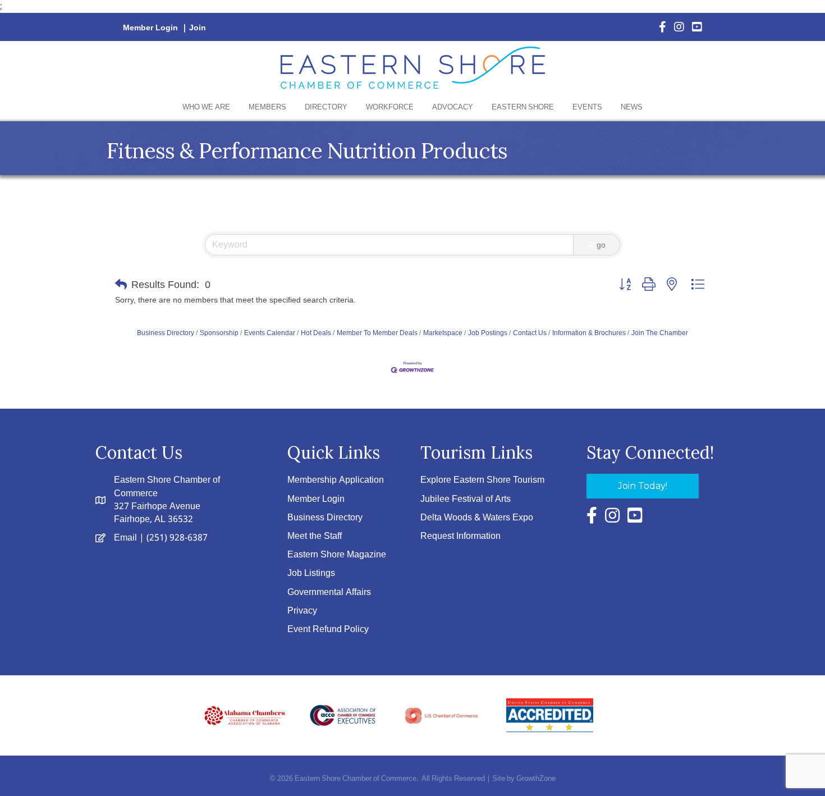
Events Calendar (269, 333)
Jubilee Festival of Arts (465, 499)
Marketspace (442, 333)
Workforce (390, 107)
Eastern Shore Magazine (336, 554)
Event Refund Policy (328, 629)
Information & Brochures (589, 333)
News (632, 107)
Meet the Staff (314, 536)
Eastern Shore (523, 107)
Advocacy (452, 107)
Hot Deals (316, 333)
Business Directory (165, 333)
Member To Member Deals (377, 333)
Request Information (460, 536)
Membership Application (335, 480)
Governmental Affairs (329, 592)
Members (267, 107)
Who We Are (206, 107)
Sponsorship (219, 333)
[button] (121, 285)
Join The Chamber (659, 333)
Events (587, 107)
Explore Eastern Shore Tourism (482, 480)
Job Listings (311, 573)
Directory (326, 107)
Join (197, 28)
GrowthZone (536, 778)
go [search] (601, 244)
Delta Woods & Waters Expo (476, 517)
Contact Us (530, 333)
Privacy (302, 611)
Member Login (150, 28)
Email (125, 538)
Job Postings (487, 333)
